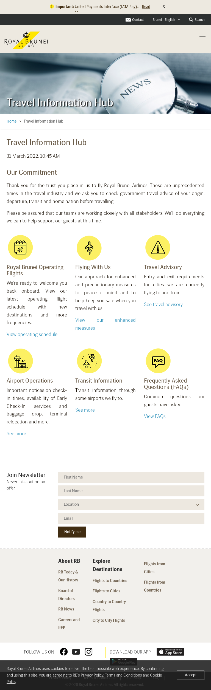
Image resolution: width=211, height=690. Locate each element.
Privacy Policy (92, 675)
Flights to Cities (106, 591)
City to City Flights (109, 620)
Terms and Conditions (123, 675)
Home (11, 121)
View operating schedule (32, 334)
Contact (138, 20)
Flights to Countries (110, 580)
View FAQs (155, 416)
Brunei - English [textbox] (164, 20)
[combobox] (166, 20)
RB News (66, 609)
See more (16, 434)
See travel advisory (163, 304)
